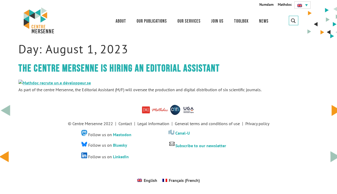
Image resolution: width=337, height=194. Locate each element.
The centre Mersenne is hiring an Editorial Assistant (119, 68)
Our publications (152, 21)
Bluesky (120, 145)
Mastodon (122, 134)
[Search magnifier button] (293, 20)
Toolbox (241, 21)
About (121, 21)
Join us (217, 21)
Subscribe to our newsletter (200, 145)
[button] (302, 5)
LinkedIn (121, 156)
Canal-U (182, 133)
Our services (189, 21)
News (264, 21)
